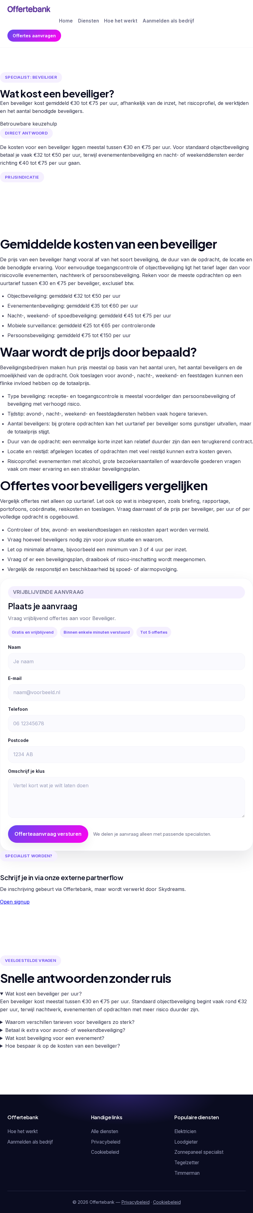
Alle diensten (104, 1131)
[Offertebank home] (28, 9)
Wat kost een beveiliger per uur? (43, 994)
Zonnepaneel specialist (198, 1152)
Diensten (88, 21)
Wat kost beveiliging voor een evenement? (54, 1038)
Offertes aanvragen (34, 35)
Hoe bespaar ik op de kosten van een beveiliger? (62, 1046)
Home (66, 21)
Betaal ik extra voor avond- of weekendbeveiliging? (65, 1030)
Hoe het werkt (120, 21)
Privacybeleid (105, 1142)
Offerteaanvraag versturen (48, 834)
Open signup (15, 902)
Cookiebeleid (105, 1152)
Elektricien (185, 1131)
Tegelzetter (186, 1162)
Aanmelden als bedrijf (168, 21)
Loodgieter (186, 1142)
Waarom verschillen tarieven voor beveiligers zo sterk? (70, 1022)
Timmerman (187, 1173)
